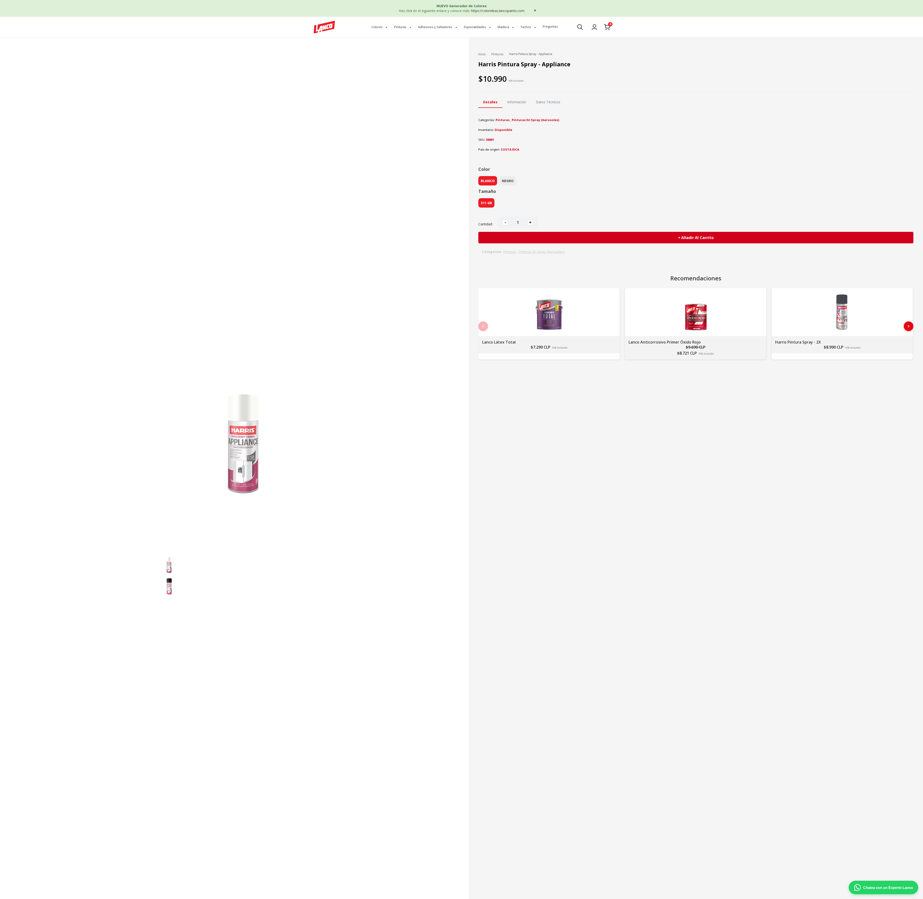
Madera (506, 27)
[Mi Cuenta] (594, 27)
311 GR (486, 203)
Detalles (490, 102)
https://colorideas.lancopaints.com (497, 10)
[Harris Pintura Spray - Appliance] (169, 564)
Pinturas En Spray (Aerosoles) (535, 120)
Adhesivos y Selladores (437, 27)
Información (516, 102)
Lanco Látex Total (499, 342)
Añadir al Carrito (697, 237)
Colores (379, 27)
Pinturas (402, 27)
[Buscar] (580, 27)
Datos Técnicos (548, 102)
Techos (528, 27)
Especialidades (477, 27)
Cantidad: (485, 224)
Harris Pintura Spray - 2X (798, 342)
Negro (508, 181)
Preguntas (550, 26)
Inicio (482, 54)
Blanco (488, 181)
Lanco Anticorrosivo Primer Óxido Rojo (665, 342)
